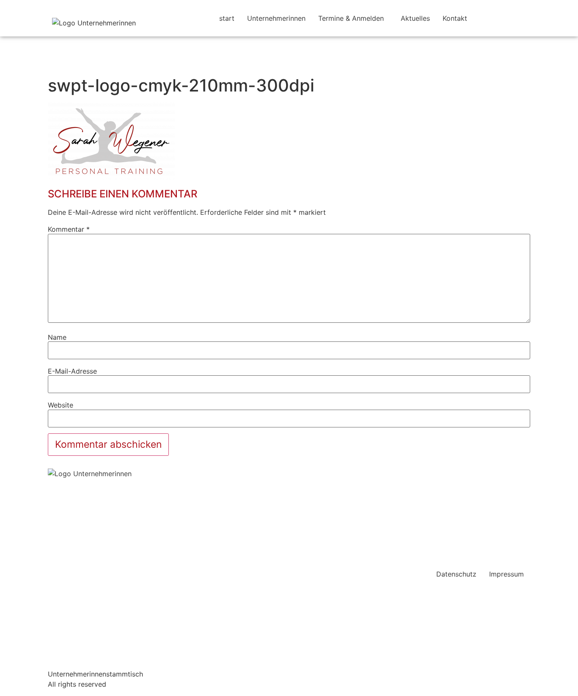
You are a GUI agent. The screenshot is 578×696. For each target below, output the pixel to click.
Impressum (506, 574)
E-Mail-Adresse (72, 371)
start (226, 18)
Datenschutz (456, 574)
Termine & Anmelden (351, 18)
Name (57, 337)
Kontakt (455, 18)
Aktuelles (415, 18)
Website (60, 405)
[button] (353, 18)
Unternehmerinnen (276, 18)
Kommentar (69, 229)
